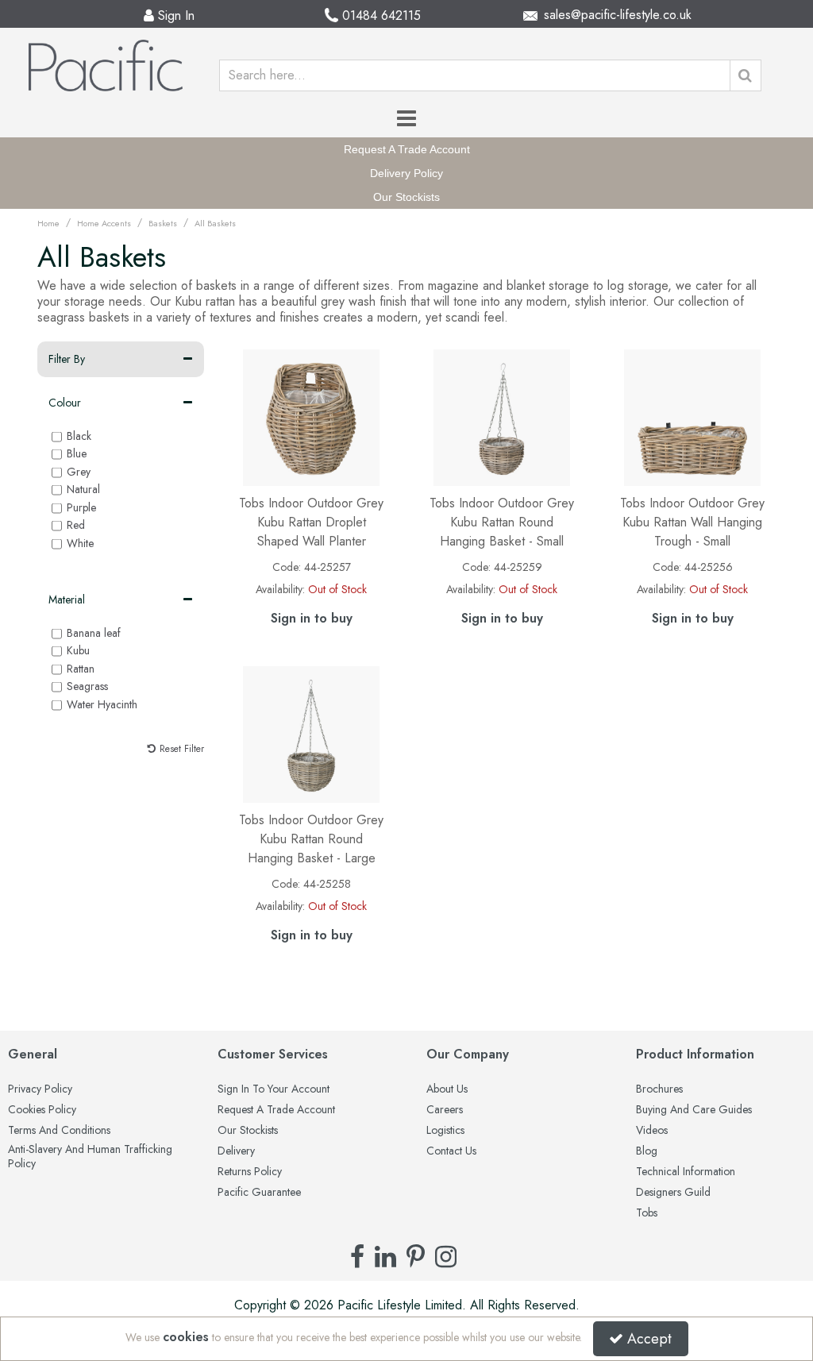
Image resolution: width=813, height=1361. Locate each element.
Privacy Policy (40, 1089)
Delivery (236, 1151)
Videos (652, 1131)
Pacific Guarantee (259, 1193)
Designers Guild (673, 1193)
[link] (357, 1256)
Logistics (445, 1131)
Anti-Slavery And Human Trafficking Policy (90, 1156)
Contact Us (451, 1151)
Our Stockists (406, 197)
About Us (447, 1089)
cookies (186, 1337)
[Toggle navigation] (407, 118)
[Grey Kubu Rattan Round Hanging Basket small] (502, 416)
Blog (646, 1151)
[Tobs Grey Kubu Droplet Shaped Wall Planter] (311, 416)
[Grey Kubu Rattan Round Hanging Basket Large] (311, 733)
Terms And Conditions (59, 1131)
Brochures (659, 1089)
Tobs (646, 1213)
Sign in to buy (312, 618)
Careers (444, 1110)
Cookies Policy (42, 1110)
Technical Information (685, 1172)
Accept (649, 1338)
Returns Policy (250, 1172)
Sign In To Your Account (273, 1089)
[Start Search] (745, 75)
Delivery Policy (406, 173)
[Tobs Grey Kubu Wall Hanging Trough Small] (692, 416)
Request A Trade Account (407, 149)
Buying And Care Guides (694, 1110)
